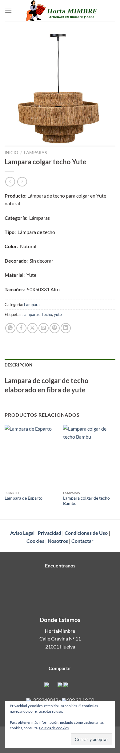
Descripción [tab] (18, 364)
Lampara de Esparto (23, 498)
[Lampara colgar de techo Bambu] (89, 456)
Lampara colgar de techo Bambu (86, 501)
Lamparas (35, 152)
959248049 (45, 700)
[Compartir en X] (32, 328)
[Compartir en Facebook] (21, 328)
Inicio (11, 152)
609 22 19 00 (80, 700)
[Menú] (8, 10)
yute (58, 314)
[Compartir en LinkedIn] (66, 328)
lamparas (31, 314)
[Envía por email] (43, 328)
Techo (47, 314)
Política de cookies (54, 728)
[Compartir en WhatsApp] (10, 328)
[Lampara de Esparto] (31, 456)
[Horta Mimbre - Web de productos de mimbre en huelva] (62, 11)
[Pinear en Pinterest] (55, 328)
